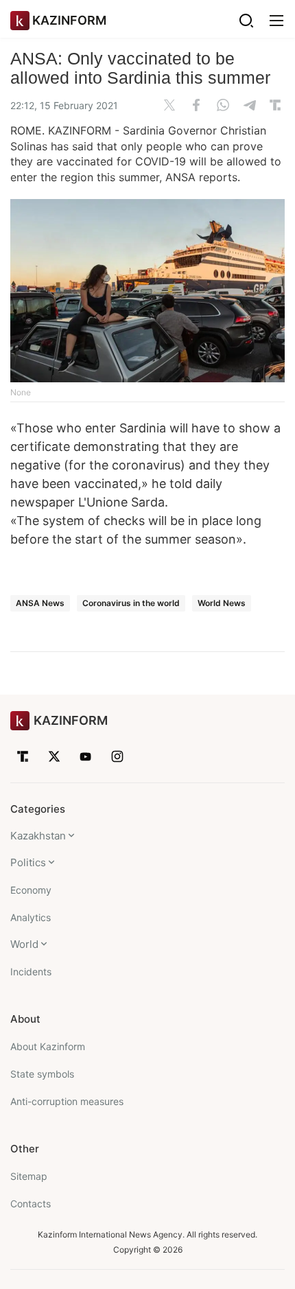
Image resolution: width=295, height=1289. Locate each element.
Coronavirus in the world (131, 603)
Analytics (30, 917)
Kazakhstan (38, 835)
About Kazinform (47, 1046)
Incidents (30, 971)
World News (222, 603)
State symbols (42, 1074)
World (24, 944)
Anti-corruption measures (66, 1101)
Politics (28, 862)
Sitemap (28, 1176)
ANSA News (40, 603)
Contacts (30, 1203)
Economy (30, 890)
